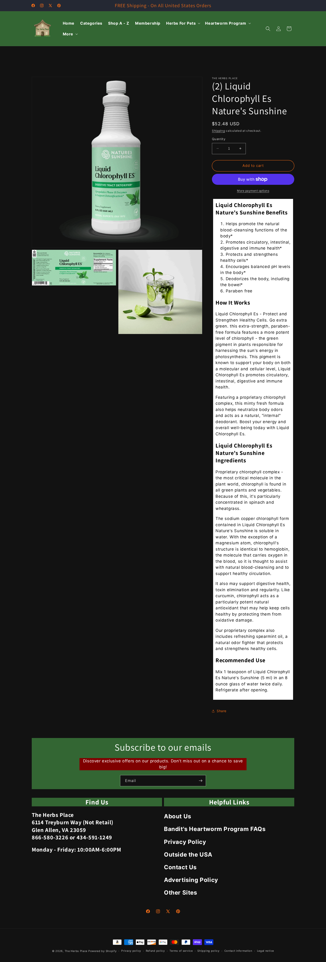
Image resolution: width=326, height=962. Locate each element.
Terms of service (181, 950)
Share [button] (221, 711)
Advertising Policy (191, 879)
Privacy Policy (185, 841)
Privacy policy (131, 950)
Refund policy (155, 950)
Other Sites (180, 892)
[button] (182, 23)
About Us (177, 816)
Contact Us (180, 867)
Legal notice (265, 950)
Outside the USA (188, 854)
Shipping (218, 130)
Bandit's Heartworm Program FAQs (215, 828)
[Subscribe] (200, 780)
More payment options (253, 190)
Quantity (218, 139)
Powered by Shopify (102, 951)
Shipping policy (208, 950)
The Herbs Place (76, 951)
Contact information (238, 950)
